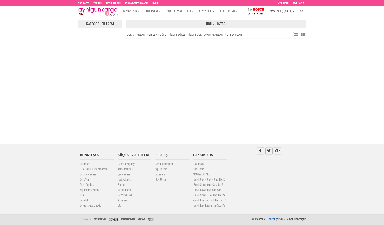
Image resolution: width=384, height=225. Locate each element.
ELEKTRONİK (228, 11)
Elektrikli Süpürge (126, 164)
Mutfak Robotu (125, 190)
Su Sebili (84, 200)
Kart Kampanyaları (164, 164)
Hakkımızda (199, 164)
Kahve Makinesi (125, 169)
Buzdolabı (85, 164)
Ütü (119, 205)
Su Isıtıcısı (122, 200)
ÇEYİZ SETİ (205, 11)
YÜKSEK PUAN (233, 34)
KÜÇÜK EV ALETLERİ (179, 11)
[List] (303, 34)
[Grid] (296, 34)
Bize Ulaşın (160, 179)
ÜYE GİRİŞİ (283, 2)
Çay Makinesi (124, 174)
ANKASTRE (152, 11)
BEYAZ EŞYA (130, 11)
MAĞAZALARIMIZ (201, 174)
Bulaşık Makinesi (88, 174)
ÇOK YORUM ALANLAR (210, 34)
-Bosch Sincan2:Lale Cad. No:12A (209, 195)
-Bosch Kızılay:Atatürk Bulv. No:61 (209, 200)
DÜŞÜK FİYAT (167, 34)
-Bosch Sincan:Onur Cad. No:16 (208, 184)
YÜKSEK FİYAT (186, 34)
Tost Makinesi (124, 179)
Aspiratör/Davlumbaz (90, 190)
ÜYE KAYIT (298, 2)
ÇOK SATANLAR (136, 34)
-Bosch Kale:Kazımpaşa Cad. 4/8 (209, 205)
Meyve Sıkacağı (125, 195)
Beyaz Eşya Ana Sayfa (90, 205)
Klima (83, 195)
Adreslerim (160, 174)
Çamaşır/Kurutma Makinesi (93, 169)
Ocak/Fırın (85, 179)
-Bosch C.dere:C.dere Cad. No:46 (209, 179)
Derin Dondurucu (88, 184)
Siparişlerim (161, 169)
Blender (121, 184)
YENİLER (152, 34)
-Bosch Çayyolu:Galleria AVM (207, 190)
